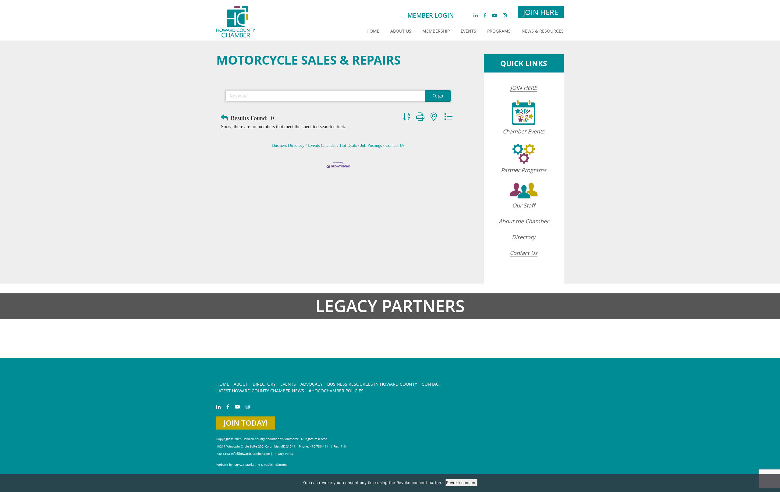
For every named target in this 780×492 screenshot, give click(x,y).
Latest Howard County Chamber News (260, 391)
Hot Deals (348, 145)
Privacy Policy (283, 454)
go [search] (440, 95)
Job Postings (371, 145)
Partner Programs (523, 170)
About (241, 384)
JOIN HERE (523, 87)
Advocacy (311, 384)
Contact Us (394, 145)
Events (468, 31)
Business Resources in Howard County (372, 384)
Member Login (430, 15)
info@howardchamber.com (250, 454)
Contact (431, 384)
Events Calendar (322, 145)
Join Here (540, 12)
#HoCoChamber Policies (336, 391)
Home (373, 31)
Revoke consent (461, 482)
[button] (224, 117)
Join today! (246, 423)
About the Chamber (524, 221)
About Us (400, 31)
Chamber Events (523, 131)
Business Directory (288, 145)
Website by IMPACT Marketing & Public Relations (251, 465)
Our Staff (523, 205)
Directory (523, 237)
